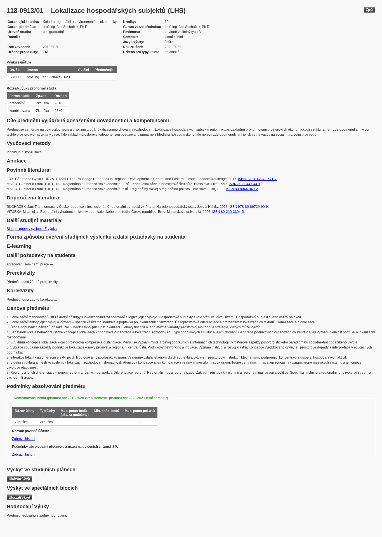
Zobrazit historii (23, 439)
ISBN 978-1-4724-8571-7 (257, 179)
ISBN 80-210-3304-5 (228, 212)
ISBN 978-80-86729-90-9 (248, 207)
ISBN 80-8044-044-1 (244, 184)
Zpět (369, 10)
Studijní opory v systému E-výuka (32, 229)
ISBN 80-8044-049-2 (242, 189)
